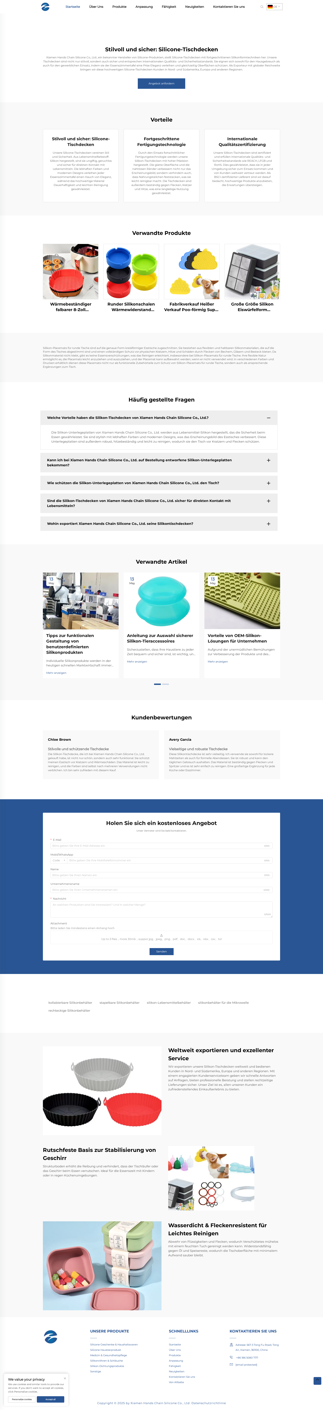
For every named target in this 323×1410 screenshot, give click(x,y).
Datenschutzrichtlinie (208, 1403)
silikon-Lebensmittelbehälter (169, 1003)
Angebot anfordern (161, 83)
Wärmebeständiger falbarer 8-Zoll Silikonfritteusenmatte (70, 307)
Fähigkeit (169, 7)
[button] (157, 684)
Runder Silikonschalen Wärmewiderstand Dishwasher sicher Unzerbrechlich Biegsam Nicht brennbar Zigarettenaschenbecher (131, 307)
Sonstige (95, 1371)
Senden (161, 951)
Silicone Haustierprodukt (105, 1349)
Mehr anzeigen (56, 672)
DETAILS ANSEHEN (71, 271)
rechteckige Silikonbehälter (69, 1010)
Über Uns (96, 7)
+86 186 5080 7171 (247, 1357)
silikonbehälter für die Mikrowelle (223, 1003)
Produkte (119, 7)
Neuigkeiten (194, 7)
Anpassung (144, 7)
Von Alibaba (176, 1382)
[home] (45, 6)
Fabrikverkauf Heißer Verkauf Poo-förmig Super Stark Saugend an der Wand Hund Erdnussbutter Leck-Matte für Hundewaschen (191, 307)
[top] (317, 1381)
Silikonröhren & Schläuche (106, 1360)
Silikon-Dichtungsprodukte (107, 1366)
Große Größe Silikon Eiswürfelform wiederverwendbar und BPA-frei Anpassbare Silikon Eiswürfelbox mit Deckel (252, 307)
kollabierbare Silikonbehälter (70, 1003)
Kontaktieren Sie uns (229, 7)
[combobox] (58, 860)
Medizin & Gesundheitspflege (108, 1355)
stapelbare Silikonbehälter (119, 1003)
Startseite (73, 7)
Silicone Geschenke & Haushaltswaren (114, 1344)
